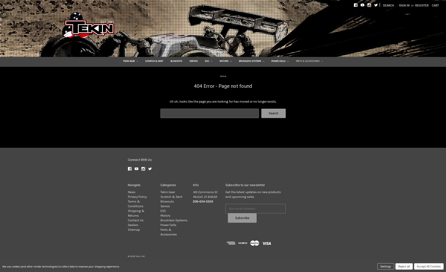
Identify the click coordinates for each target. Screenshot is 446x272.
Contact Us (136, 220)
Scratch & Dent (154, 61)
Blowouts (176, 61)
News (131, 192)
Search (388, 5)
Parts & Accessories (308, 61)
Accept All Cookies (429, 266)
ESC (207, 61)
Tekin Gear (129, 61)
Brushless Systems (250, 61)
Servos (194, 61)
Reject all (404, 266)
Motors (224, 61)
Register (422, 5)
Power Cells (278, 61)
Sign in (404, 5)
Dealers (133, 225)
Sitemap (134, 230)
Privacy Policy (137, 197)
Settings (385, 266)
